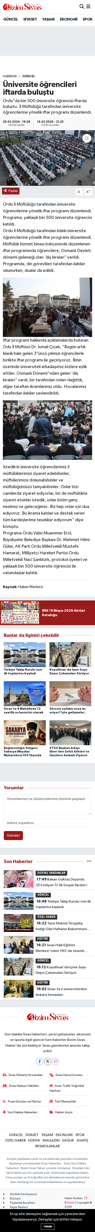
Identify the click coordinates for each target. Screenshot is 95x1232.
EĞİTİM (42, 938)
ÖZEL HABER (46, 917)
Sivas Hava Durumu (68, 1075)
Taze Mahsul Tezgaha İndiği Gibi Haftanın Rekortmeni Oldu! (61, 926)
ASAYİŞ (82, 1140)
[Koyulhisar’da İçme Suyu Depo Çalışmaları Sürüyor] (70, 654)
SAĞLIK (68, 1140)
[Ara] (82, 7)
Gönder (13, 835)
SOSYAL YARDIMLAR (51, 873)
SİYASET (30, 19)
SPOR (87, 19)
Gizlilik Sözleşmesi (23, 1194)
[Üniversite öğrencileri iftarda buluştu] (47, 158)
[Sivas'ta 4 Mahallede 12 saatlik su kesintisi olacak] (25, 693)
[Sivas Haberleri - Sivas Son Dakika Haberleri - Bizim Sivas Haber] (22, 7)
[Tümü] (89, 861)
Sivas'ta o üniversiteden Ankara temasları (61, 992)
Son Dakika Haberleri (22, 1112)
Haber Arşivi (63, 1112)
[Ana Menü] (88, 7)
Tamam (47, 1226)
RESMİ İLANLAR (47, 1146)
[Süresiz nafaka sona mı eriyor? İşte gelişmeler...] (70, 693)
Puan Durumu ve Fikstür (24, 1101)
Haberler (10, 76)
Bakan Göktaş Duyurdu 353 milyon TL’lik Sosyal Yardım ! (61, 882)
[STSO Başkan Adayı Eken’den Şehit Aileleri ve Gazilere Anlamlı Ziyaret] (70, 732)
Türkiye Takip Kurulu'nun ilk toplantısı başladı (63, 904)
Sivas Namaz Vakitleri (24, 1085)
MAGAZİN (51, 1140)
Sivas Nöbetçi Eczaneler (25, 1075)
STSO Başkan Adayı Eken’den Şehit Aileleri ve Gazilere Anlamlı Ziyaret (69, 752)
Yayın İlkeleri (18, 1207)
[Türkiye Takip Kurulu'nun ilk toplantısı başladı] (25, 654)
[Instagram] (55, 1061)
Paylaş (13, 190)
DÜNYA (34, 1140)
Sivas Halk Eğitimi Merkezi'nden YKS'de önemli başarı (60, 948)
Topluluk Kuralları (22, 1203)
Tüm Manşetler (65, 1101)
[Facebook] (39, 1061)
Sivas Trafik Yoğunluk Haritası (66, 1088)
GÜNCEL (10, 19)
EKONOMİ (69, 19)
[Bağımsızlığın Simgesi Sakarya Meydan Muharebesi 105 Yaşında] (25, 732)
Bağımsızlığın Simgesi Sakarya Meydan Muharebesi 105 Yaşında (22, 752)
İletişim (15, 1198)
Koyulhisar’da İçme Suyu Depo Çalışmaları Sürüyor (61, 970)
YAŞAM (48, 19)
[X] (47, 1061)
